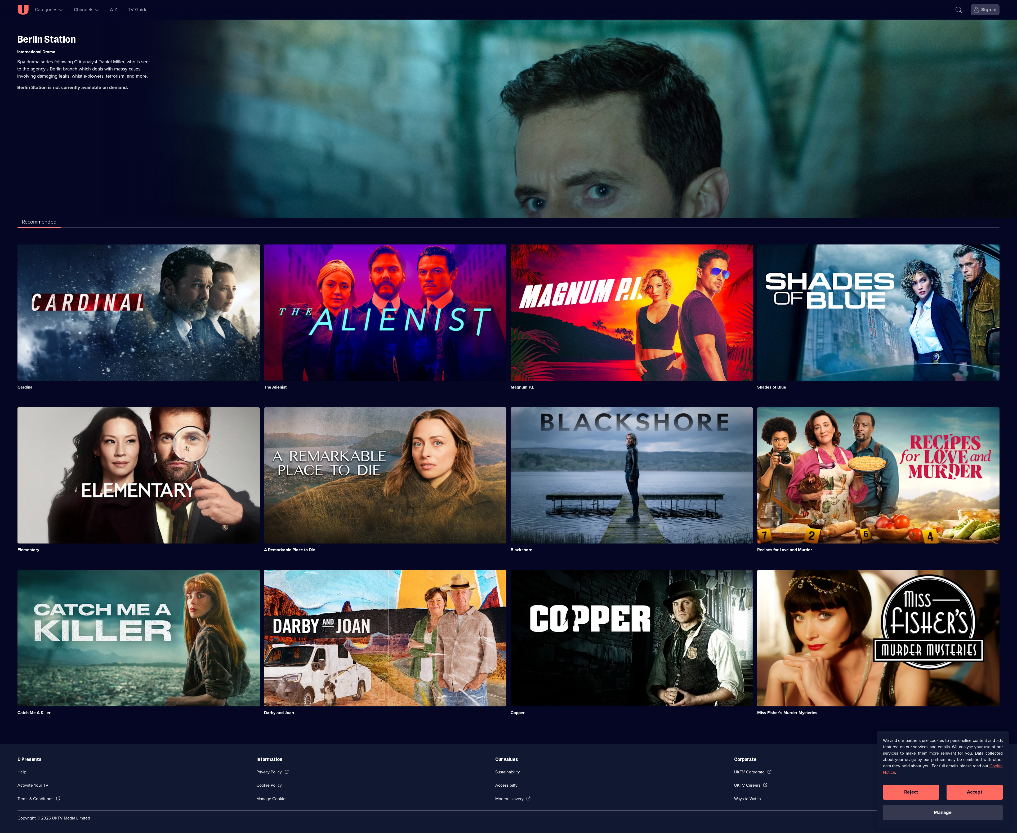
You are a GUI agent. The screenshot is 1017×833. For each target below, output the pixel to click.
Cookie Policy (269, 785)
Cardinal (25, 387)
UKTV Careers (747, 785)
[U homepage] (23, 9)
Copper (518, 713)
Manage (943, 812)
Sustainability (507, 772)
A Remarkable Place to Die (289, 550)
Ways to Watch (747, 799)
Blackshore (521, 550)
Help (21, 772)
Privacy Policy (269, 772)
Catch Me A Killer (34, 713)
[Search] (958, 9)
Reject (911, 792)
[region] (943, 779)
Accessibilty (506, 785)
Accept (974, 792)
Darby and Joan (279, 713)
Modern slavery (509, 799)
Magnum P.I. (522, 387)
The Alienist (275, 387)
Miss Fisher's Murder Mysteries (787, 713)
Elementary (28, 550)
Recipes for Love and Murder (784, 550)
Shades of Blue (771, 387)
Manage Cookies (271, 799)
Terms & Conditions (35, 799)
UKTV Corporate (749, 772)
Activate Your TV (32, 785)
